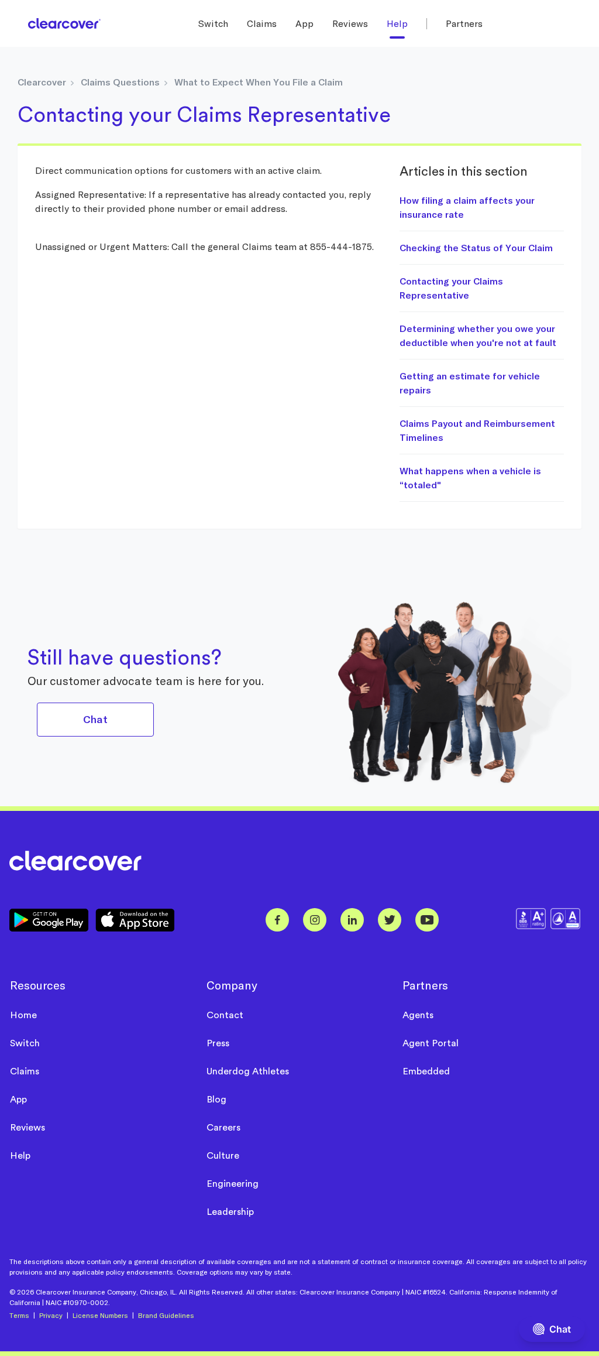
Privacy (51, 1315)
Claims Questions (120, 82)
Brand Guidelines (166, 1315)
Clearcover (42, 82)
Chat (95, 719)
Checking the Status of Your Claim (476, 248)
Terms (19, 1315)
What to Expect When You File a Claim (258, 82)
